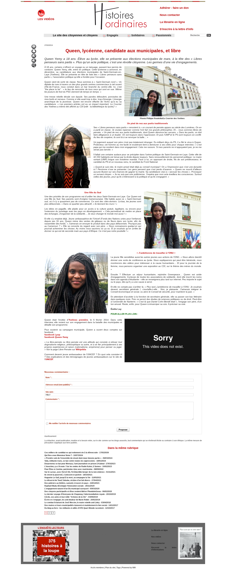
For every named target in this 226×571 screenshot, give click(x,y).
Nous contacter (170, 14)
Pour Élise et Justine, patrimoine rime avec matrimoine (68, 469)
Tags (119, 568)
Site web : (50, 392)
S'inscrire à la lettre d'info (176, 29)
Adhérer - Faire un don (108, 540)
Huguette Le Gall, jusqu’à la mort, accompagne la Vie (67, 477)
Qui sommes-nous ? (108, 529)
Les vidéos (46, 19)
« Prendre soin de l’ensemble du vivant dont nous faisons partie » (72, 458)
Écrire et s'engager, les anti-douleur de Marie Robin (66, 500)
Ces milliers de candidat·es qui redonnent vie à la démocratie (71, 452)
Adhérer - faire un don (174, 7)
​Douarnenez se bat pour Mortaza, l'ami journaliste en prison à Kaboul (74, 464)
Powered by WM (129, 568)
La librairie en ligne (172, 22)
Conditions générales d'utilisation (108, 545)
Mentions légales (108, 534)
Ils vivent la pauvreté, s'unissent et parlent (62, 475)
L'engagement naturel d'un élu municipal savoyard (66, 489)
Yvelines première (78, 320)
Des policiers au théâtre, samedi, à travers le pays (66, 483)
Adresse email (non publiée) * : (59, 385)
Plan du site (110, 568)
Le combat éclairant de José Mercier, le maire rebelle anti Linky (72, 502)
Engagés (112, 35)
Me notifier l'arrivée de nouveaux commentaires (70, 423)
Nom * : (49, 377)
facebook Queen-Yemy (56, 337)
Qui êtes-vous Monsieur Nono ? (58, 455)
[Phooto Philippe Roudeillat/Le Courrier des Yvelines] (163, 67)
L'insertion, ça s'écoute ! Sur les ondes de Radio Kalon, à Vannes (72, 466)
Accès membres (97, 568)
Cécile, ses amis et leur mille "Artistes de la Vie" (65, 497)
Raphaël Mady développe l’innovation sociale (64, 486)
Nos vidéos (156, 537)
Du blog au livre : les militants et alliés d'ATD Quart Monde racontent (74, 508)
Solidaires (138, 35)
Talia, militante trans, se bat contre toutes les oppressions (69, 461)
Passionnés (163, 35)
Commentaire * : (53, 399)
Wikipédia (81, 349)
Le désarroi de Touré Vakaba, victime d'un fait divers (67, 480)
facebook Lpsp (52, 334)
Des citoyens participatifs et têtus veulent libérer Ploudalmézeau (72, 491)
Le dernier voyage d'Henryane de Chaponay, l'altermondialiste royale (74, 494)
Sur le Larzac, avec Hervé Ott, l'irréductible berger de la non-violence (74, 472)
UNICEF (49, 359)
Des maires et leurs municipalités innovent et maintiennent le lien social (75, 505)
